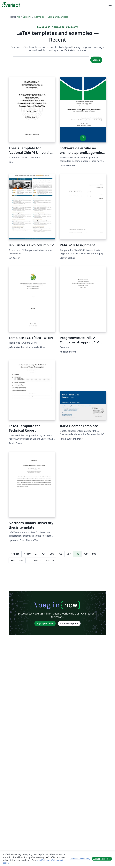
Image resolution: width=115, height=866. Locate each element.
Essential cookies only (80, 858)
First (15, 553)
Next (37, 560)
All (18, 16)
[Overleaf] (11, 5)
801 (13, 560)
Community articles (58, 16)
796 (60, 553)
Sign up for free (45, 623)
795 (52, 553)
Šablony (27, 16)
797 (69, 553)
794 (43, 553)
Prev (27, 553)
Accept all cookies (102, 858)
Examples (39, 16)
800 (94, 553)
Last (50, 560)
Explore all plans (69, 623)
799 (86, 553)
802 (21, 560)
